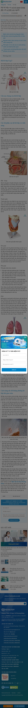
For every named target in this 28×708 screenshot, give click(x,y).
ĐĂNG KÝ (14, 369)
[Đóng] (25, 336)
